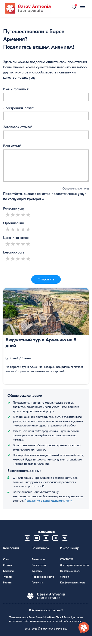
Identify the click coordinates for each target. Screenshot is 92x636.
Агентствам (38, 559)
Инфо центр (69, 548)
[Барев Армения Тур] (28, 8)
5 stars (28, 214)
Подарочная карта (43, 576)
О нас (6, 559)
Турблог (7, 576)
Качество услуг (14, 208)
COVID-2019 (66, 559)
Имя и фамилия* (16, 89)
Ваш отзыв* (12, 146)
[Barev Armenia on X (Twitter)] (46, 538)
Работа (7, 582)
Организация (13, 223)
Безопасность (13, 252)
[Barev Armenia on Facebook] (27, 538)
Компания (11, 548)
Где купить (38, 582)
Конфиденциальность (72, 582)
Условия (64, 576)
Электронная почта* (19, 108)
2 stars (13, 214)
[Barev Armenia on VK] (65, 538)
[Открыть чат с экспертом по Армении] (83, 627)
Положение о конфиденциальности (48, 500)
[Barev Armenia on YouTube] (37, 538)
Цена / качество (16, 238)
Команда (8, 570)
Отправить (46, 279)
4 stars (23, 214)
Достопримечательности (74, 565)
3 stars (18, 214)
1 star (7, 214)
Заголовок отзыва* (17, 127)
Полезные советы (70, 570)
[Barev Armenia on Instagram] (55, 538)
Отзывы (7, 565)
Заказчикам (41, 548)
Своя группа (39, 565)
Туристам (37, 570)
